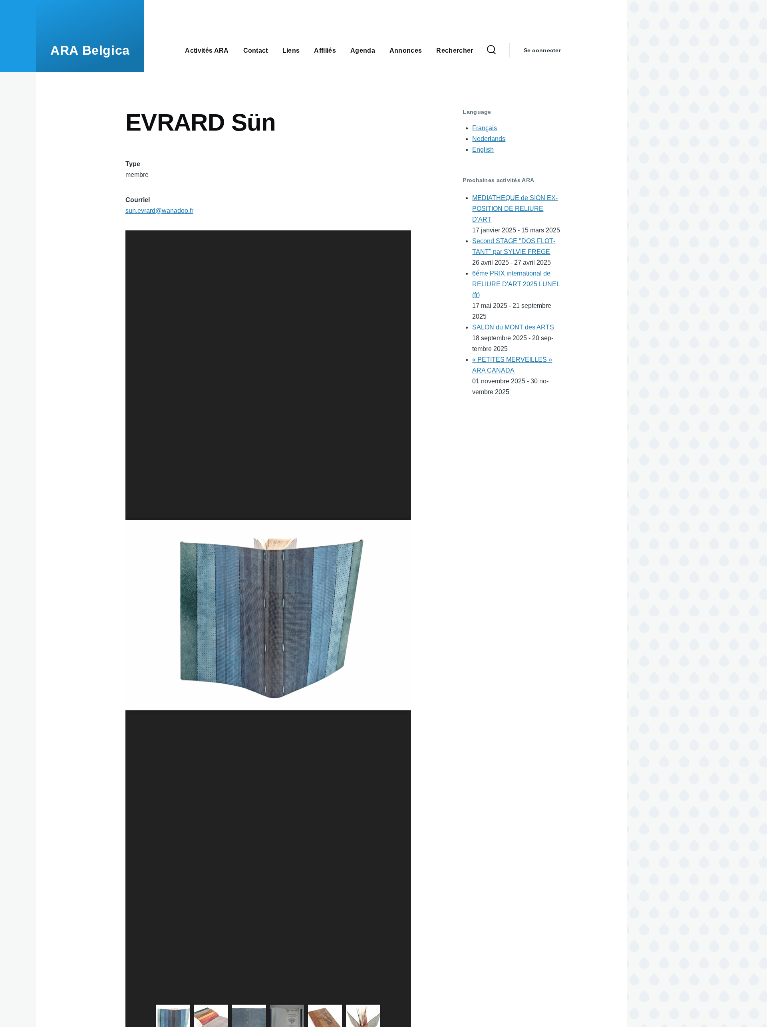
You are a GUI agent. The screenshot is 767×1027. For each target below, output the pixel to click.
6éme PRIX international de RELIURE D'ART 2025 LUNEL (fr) (516, 284)
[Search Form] (491, 50)
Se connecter (542, 50)
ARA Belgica (90, 50)
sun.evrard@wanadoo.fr (159, 210)
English (483, 149)
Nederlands (488, 138)
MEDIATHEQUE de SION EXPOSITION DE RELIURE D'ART (515, 208)
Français (484, 128)
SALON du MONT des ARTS (513, 327)
